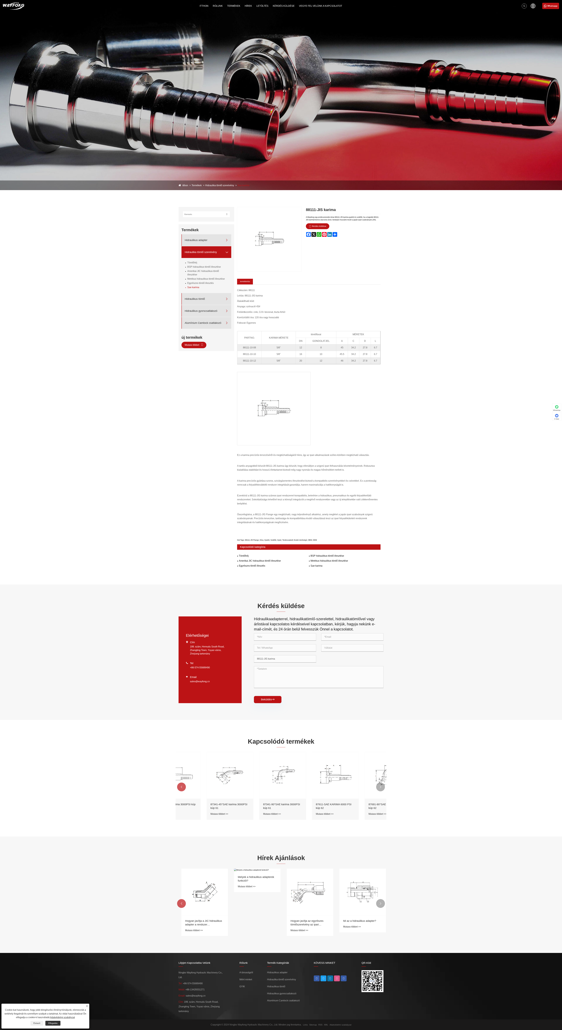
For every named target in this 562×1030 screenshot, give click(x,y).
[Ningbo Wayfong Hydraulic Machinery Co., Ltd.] (13, 6)
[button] (181, 787)
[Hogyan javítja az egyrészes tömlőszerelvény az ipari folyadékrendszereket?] (307, 892)
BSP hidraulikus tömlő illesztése (204, 267)
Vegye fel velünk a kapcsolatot (320, 6)
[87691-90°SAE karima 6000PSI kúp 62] (360, 775)
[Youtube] (330, 978)
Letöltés (262, 6)
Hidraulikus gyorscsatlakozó (201, 310)
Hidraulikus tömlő (195, 298)
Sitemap (313, 1025)
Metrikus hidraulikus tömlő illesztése (206, 279)
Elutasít (36, 1023)
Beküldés (267, 699)
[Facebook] (317, 978)
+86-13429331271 (195, 989)
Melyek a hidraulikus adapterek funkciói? (253, 879)
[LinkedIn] (323, 978)
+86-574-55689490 (200, 667)
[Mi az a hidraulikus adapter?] (360, 892)
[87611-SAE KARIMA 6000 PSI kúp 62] (307, 775)
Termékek (233, 6)
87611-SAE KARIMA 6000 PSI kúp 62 (305, 806)
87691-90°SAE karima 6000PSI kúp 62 (359, 806)
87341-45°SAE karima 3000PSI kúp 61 (201, 806)
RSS (320, 1025)
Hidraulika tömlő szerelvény (219, 185)
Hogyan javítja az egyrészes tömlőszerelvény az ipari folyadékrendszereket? (304, 922)
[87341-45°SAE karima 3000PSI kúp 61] (202, 775)
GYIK (242, 986)
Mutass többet (192, 345)
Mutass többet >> (191, 814)
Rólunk (218, 6)
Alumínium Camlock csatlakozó (203, 322)
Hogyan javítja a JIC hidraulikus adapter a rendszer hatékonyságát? (201, 922)
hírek (248, 6)
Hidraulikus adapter (196, 240)
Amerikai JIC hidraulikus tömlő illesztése (203, 273)
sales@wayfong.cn (200, 681)
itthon (204, 6)
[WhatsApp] (344, 978)
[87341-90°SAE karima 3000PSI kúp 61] (254, 775)
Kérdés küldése (284, 6)
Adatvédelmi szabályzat (340, 1025)
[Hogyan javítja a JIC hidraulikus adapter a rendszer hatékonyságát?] (202, 892)
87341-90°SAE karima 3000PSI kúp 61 (253, 806)
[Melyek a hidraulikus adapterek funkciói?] (254, 870)
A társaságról (246, 972)
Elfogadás (53, 1023)
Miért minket (245, 979)
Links (305, 1025)
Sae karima (243, 185)
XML (326, 1025)
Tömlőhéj (192, 262)
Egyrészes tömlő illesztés (200, 283)
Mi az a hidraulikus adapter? (357, 920)
